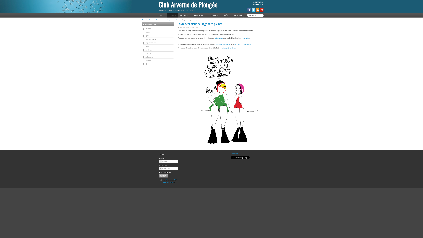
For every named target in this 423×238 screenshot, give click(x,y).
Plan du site (234, 154)
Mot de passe (163, 165)
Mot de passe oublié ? (170, 180)
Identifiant (161, 158)
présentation (219, 38)
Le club (151, 20)
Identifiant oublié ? (169, 182)
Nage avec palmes (173, 20)
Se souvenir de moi (166, 172)
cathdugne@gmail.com (223, 44)
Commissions (160, 20)
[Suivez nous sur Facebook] (249, 10)
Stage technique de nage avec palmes (200, 23)
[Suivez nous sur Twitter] (253, 10)
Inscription (246, 38)
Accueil (144, 20)
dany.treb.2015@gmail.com (243, 44)
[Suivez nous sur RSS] (257, 10)
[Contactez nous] (261, 10)
